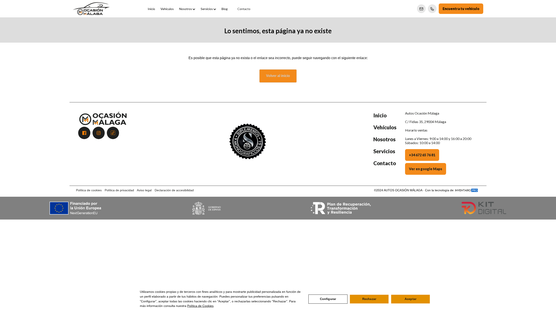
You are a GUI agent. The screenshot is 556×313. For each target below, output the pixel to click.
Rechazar (369, 299)
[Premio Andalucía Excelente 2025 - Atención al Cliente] (247, 146)
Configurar (328, 299)
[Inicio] (91, 8)
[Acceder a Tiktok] (113, 133)
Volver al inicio (278, 76)
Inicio (380, 115)
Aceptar (410, 299)
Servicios (384, 151)
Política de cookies (89, 190)
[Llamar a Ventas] (432, 8)
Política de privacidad (119, 190)
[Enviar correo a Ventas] (421, 8)
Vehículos (384, 127)
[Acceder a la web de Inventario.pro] (466, 190)
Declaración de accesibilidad (174, 190)
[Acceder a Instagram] (99, 133)
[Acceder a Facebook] (84, 133)
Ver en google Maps (425, 169)
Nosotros (384, 139)
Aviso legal (144, 190)
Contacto (384, 163)
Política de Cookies (200, 306)
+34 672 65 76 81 (422, 155)
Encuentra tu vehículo (461, 9)
